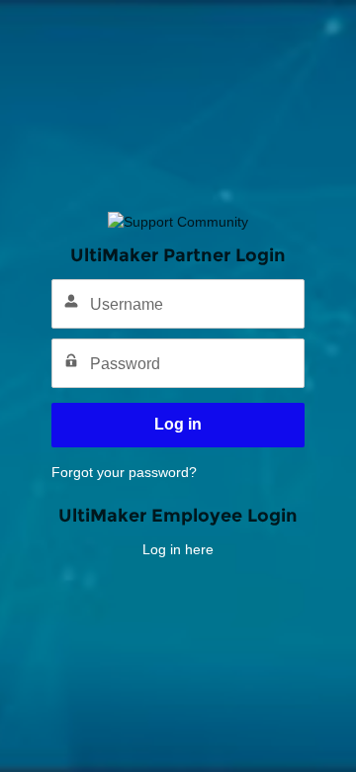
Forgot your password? (124, 472)
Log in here (178, 549)
